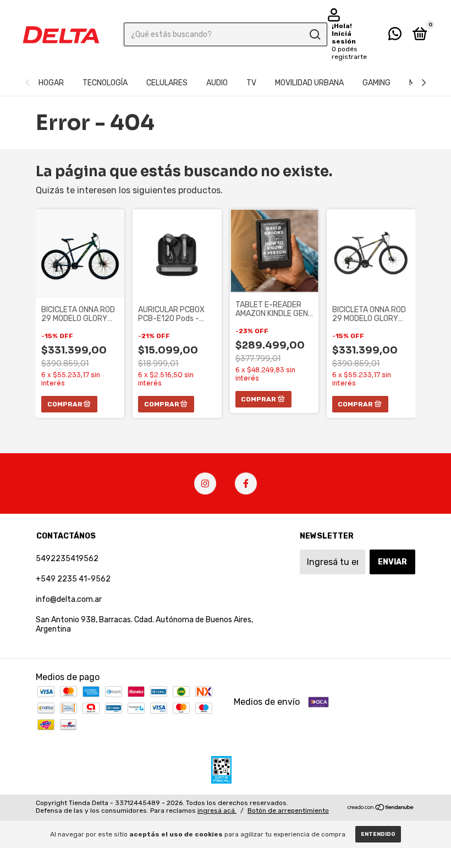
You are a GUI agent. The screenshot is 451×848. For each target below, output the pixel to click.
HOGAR (51, 83)
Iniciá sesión (344, 37)
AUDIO (217, 83)
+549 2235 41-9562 (73, 579)
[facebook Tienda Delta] (246, 483)
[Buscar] (314, 35)
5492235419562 (67, 558)
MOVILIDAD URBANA (309, 83)
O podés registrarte (349, 53)
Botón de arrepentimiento (288, 810)
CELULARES (167, 83)
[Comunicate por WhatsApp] (395, 36)
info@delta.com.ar (69, 599)
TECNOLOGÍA (105, 83)
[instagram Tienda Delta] (205, 483)
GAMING (376, 83)
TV (251, 83)
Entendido (378, 834)
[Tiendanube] (380, 808)
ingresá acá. (217, 810)
